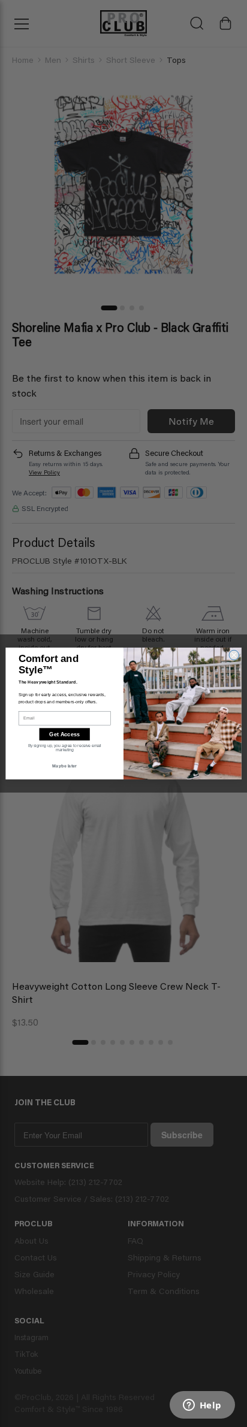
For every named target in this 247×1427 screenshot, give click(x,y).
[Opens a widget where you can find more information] (202, 1406)
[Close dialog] (234, 655)
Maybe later (64, 765)
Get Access (64, 734)
